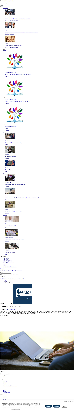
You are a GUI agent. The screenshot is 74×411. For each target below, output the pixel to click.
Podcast (4, 50)
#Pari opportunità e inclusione (8, 261)
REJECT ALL (56, 406)
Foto (3, 173)
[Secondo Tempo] (7, 0)
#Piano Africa (5, 259)
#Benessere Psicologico (7, 260)
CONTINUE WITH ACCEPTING (68, 401)
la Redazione (8, 278)
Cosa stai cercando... (15, 274)
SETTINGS (64, 406)
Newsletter (5, 2)
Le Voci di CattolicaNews (7, 281)
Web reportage (5, 215)
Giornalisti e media (6, 392)
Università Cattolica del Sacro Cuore (9, 266)
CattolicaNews (5, 8)
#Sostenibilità (5, 262)
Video (4, 132)
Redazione (5, 264)
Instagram (4, 399)
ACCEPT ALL (48, 406)
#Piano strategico (6, 258)
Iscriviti (1, 377)
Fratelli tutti (22, 278)
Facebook (4, 396)
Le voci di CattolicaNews (15, 278)
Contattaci (4, 265)
